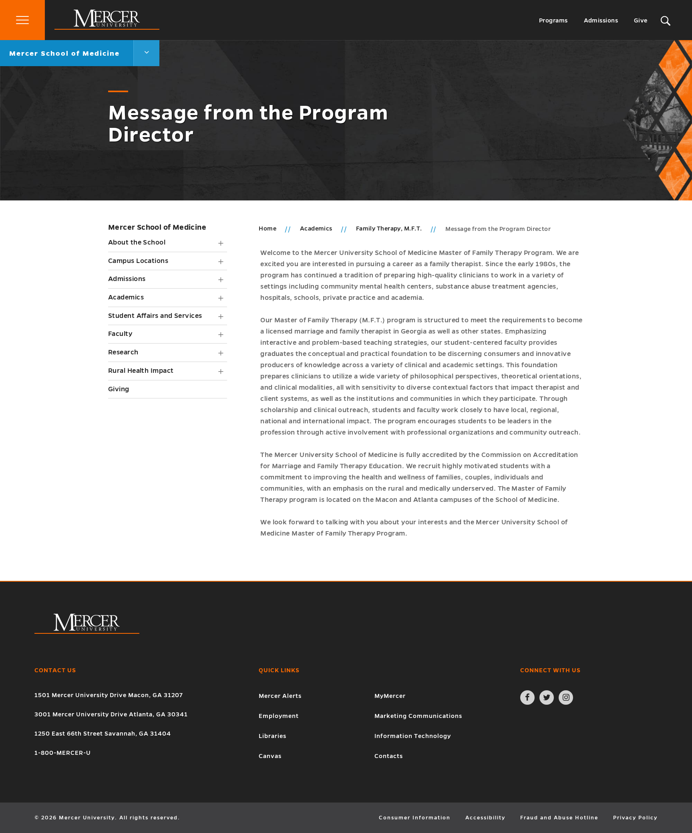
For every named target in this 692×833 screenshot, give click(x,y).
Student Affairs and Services (155, 315)
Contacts (388, 756)
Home (267, 228)
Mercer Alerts (280, 696)
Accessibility (485, 818)
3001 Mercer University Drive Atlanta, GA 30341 (111, 714)
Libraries (272, 736)
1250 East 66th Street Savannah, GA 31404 (102, 733)
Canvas (270, 756)
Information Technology (412, 736)
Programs (553, 20)
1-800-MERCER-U (62, 753)
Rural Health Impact (141, 370)
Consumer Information (415, 818)
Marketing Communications (418, 716)
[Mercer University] (106, 27)
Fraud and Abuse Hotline (559, 818)
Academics (126, 297)
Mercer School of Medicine (157, 227)
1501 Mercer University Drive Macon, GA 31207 (108, 695)
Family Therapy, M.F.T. (389, 228)
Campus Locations (138, 261)
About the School (136, 242)
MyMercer (390, 696)
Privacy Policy (635, 818)
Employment (279, 716)
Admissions (601, 20)
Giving (118, 389)
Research (123, 352)
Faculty (120, 334)
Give (641, 20)
